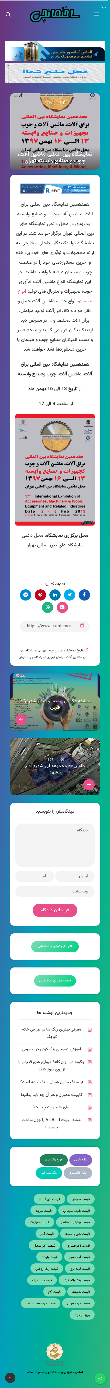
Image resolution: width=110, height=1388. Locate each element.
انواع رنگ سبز (54, 1159)
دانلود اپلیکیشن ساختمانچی (55, 946)
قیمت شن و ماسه (77, 1234)
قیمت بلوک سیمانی (76, 1211)
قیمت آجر (46, 1234)
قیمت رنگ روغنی (46, 1269)
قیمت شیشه (81, 1292)
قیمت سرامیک (42, 1280)
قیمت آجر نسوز (79, 1257)
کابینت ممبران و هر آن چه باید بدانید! (51, 1095)
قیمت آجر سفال (44, 1245)
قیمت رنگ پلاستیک (76, 1280)
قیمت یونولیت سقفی (75, 1222)
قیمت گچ (54, 1292)
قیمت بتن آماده (49, 1199)
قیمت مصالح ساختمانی (55, 980)
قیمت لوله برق (80, 1269)
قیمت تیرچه (44, 1211)
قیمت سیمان (81, 1199)
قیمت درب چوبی (78, 1303)
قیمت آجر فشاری (78, 1245)
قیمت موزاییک (39, 1222)
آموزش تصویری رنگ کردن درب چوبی (51, 1049)
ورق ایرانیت (82, 1315)
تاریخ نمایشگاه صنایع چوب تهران (61, 650)
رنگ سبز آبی (49, 1172)
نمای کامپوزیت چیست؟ (51, 1107)
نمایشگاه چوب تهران (32, 657)
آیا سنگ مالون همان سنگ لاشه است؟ (51, 1082)
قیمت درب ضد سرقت (41, 1303)
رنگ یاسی (80, 1159)
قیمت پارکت (49, 1257)
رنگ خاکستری (78, 1172)
